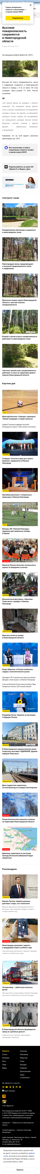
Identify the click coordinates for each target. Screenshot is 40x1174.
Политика (23, 1051)
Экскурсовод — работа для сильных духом (17, 986)
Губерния (23, 1068)
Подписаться (17, 18)
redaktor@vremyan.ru (14, 1144)
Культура (23, 1064)
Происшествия (25, 1071)
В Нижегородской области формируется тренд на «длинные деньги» (18, 1028)
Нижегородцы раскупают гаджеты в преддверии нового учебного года (17, 944)
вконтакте (3, 1087)
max (20, 1087)
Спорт (22, 1061)
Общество (23, 1058)
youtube (7, 1087)
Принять (20, 1170)
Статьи (4, 1054)
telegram (10, 1087)
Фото (4, 1061)
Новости (5, 1051)
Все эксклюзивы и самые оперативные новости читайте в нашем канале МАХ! (21, 150)
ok (13, 1087)
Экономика (24, 1054)
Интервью (5, 1058)
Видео (4, 1068)
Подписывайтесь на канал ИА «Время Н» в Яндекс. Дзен (21, 168)
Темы (4, 1064)
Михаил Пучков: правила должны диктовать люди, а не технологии (16, 900)
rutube (17, 1087)
